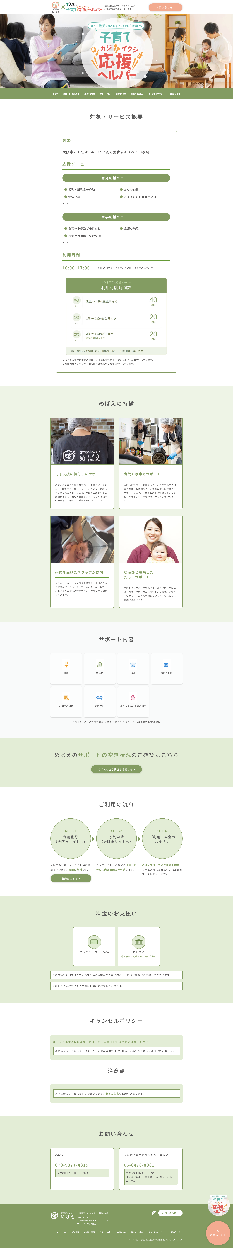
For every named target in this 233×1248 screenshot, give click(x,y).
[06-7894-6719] (151, 1169)
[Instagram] (154, 1213)
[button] (116, 316)
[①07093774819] (82, 1169)
